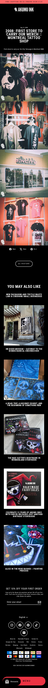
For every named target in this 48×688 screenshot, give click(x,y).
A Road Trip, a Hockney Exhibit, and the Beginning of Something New (24, 404)
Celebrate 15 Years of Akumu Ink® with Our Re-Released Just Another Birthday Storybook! (24, 514)
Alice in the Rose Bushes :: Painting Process (24, 570)
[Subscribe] (39, 602)
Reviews (8, 645)
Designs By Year (10, 642)
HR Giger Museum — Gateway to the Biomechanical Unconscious (24, 350)
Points (40, 642)
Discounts (21, 642)
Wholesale (19, 648)
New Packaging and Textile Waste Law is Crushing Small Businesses (24, 295)
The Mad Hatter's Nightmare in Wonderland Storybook (24, 459)
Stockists (32, 645)
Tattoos (40, 645)
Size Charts (24, 645)
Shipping (15, 645)
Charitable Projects (23, 639)
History (33, 642)
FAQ (27, 642)
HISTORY (25, 264)
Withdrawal (28, 648)
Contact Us (35, 639)
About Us (12, 639)
